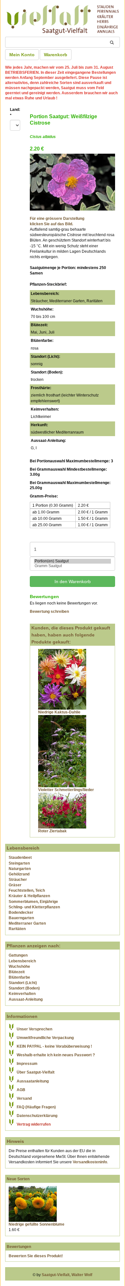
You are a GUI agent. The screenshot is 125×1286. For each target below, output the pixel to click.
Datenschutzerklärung (37, 1115)
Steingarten (19, 863)
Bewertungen (19, 1246)
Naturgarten (20, 868)
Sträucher (18, 879)
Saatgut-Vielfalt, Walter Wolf (67, 1275)
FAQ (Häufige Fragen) (36, 1107)
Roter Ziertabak (52, 831)
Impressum (27, 1063)
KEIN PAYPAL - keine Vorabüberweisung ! (54, 1046)
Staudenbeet (20, 857)
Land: (15, 112)
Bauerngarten (21, 918)
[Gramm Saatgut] (72, 566)
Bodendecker (21, 912)
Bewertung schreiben (49, 611)
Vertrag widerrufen (34, 1124)
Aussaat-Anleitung (26, 999)
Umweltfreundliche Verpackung (45, 1038)
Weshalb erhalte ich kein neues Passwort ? (56, 1055)
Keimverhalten (22, 993)
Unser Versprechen (34, 1029)
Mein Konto (22, 54)
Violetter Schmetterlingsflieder (66, 790)
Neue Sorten (18, 1179)
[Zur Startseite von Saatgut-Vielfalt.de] (62, 19)
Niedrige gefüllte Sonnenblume (36, 1224)
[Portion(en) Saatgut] (72, 561)
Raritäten (17, 929)
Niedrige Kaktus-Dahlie (59, 712)
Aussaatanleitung (33, 1081)
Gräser (15, 885)
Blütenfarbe (19, 977)
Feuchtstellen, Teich (27, 890)
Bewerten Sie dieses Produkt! (36, 1256)
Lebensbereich (22, 961)
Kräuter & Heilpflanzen (29, 896)
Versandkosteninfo (90, 1162)
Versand (24, 1098)
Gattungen (18, 955)
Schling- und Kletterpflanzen (34, 907)
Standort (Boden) (24, 988)
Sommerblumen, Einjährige (33, 901)
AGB (21, 1090)
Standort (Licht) (23, 983)
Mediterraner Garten (27, 923)
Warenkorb (55, 54)
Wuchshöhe (19, 966)
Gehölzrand (19, 874)
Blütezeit (17, 972)
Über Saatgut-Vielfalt (35, 1072)
